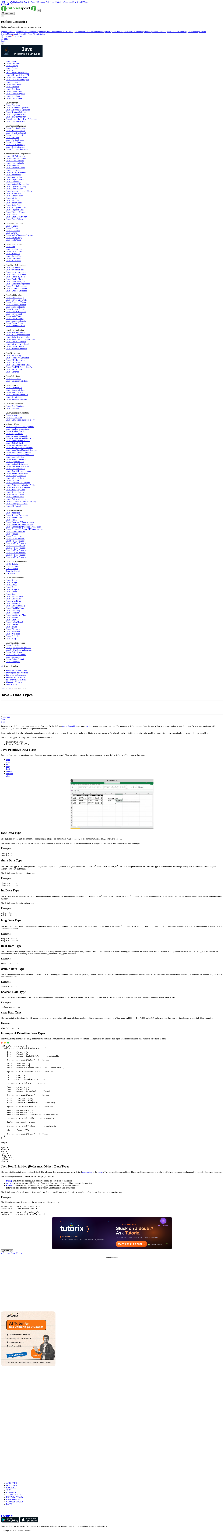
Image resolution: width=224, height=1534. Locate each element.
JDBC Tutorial (12, 564)
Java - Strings (11, 520)
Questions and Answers (16, 675)
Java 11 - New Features (15, 545)
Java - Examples (13, 661)
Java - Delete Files (13, 256)
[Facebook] (1, 4)
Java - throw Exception (15, 281)
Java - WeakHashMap (15, 608)
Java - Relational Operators (17, 112)
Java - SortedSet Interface (16, 399)
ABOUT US (11, 1483)
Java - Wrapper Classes (15, 212)
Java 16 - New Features (16, 557)
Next (3, 722)
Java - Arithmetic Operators (17, 107)
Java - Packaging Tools (15, 490)
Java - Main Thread (14, 316)
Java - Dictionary (13, 629)
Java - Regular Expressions (17, 515)
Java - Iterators (12, 415)
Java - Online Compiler (15, 659)
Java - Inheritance (13, 175)
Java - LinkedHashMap (15, 606)
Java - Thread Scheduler (16, 311)
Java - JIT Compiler (14, 506)
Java (9, 689)
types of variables (69, 726)
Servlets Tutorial (13, 571)
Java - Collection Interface (17, 381)
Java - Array (11, 638)
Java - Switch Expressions (17, 473)
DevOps (149, 32)
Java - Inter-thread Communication (20, 339)
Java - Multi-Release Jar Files (18, 445)
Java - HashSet (12, 617)
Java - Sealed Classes (15, 492)
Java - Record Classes (15, 494)
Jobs (6, 39)
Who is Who (11, 684)
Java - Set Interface (14, 397)
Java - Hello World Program (17, 80)
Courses (18, 36)
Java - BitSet (11, 627)
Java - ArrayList (12, 589)
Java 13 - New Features (16, 550)
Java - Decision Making (16, 128)
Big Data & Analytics (118, 32)
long (8, 767)
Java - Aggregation (14, 177)
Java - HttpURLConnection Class (20, 367)
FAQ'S (9, 1504)
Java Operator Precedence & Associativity (23, 119)
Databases (22, 32)
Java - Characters (13, 230)
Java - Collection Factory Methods (20, 455)
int (7, 764)
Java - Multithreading (15, 297)
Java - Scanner (12, 580)
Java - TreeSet (12, 624)
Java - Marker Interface (15, 531)
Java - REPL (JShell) (14, 443)
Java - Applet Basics (14, 433)
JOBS (8, 1490)
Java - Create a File (14, 249)
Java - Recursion (13, 513)
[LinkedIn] (9, 4)
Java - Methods (12, 165)
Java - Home (11, 61)
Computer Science (84, 32)
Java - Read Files (13, 254)
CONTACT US (12, 1492)
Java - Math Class (13, 240)
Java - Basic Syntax (14, 84)
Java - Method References (16, 464)
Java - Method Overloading (17, 184)
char (8, 776)
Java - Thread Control (15, 346)
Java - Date (10, 587)
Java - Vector (11, 592)
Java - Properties (13, 634)
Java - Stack (11, 594)
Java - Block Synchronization (18, 335)
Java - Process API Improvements (20, 522)
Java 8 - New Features (15, 538)
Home (3, 689)
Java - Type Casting (14, 91)
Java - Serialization (14, 517)
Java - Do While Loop (15, 144)
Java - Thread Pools (14, 314)
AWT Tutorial (12, 569)
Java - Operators (13, 105)
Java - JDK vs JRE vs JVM (17, 75)
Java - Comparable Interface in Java (20, 420)
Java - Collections (13, 378)
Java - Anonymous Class (16, 207)
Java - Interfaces (12, 198)
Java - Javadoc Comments (16, 436)
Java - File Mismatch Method (18, 440)
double (9, 771)
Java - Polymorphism (14, 179)
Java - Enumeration (14, 408)
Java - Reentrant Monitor (16, 349)
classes (100, 1172)
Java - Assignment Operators (18, 110)
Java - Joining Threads (15, 307)
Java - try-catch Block (15, 270)
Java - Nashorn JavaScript (16, 459)
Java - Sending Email (15, 431)
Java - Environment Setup (16, 77)
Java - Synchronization (15, 332)
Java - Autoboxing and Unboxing (20, 438)
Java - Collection (13, 636)
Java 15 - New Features (16, 555)
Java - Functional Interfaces (17, 466)
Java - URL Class (13, 362)
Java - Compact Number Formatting (21, 501)
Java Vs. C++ (12, 70)
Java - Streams (12, 534)
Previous (6, 717)
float (8, 769)
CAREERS (11, 1488)
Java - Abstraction (13, 193)
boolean (9, 774)
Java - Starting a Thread (16, 304)
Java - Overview (13, 63)
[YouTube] (6, 4)
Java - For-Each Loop (15, 140)
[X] (4, 4)
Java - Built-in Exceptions (16, 286)
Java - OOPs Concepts (15, 156)
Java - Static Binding (14, 189)
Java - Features (12, 68)
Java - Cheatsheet (13, 645)
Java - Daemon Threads (16, 321)
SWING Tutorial (13, 566)
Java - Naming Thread (15, 309)
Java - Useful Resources (16, 654)
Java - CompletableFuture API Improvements (24, 529)
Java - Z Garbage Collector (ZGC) (20, 485)
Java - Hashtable (13, 631)
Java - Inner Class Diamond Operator (21, 450)
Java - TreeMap (12, 613)
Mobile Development (100, 32)
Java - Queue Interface (15, 390)
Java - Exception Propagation (18, 284)
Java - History (12, 66)
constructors (87, 1172)
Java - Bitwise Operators (16, 117)
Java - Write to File (14, 251)
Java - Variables (12, 87)
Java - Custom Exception (16, 288)
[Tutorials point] (19, 10)
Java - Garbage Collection (16, 504)
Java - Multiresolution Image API (19, 452)
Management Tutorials (16, 34)
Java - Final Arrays (14, 237)
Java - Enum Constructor (16, 217)
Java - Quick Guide (14, 652)
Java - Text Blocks (13, 480)
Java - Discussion (13, 657)
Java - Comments (13, 82)
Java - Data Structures (15, 406)
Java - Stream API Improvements (19, 524)
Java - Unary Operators (15, 121)
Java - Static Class (13, 205)
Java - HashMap (13, 603)
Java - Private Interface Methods (19, 448)
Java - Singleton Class (15, 210)
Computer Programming (36, 32)
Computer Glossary (14, 682)
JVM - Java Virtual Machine (17, 73)
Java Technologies (69, 32)
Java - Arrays (11, 233)
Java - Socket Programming (17, 358)
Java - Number (12, 226)
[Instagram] (11, 4)
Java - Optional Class (15, 462)
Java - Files (10, 247)
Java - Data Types (13, 89)
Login (3, 41)
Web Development (54, 32)
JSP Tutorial (11, 573)
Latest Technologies (161, 32)
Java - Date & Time (14, 98)
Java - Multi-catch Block (16, 274)
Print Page (8, 1251)
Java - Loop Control (14, 135)
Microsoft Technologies (136, 32)
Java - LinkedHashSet (15, 622)
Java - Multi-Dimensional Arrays (19, 235)
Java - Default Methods (15, 469)
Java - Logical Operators (16, 114)
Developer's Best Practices (17, 673)
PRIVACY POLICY (14, 1497)
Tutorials (8, 36)
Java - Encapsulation (14, 196)
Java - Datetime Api (14, 536)
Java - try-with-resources (16, 272)
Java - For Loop (12, 137)
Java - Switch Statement (16, 133)
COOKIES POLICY (15, 1502)
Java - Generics (12, 372)
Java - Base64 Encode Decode (18, 471)
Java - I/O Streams (13, 261)
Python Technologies (9, 32)
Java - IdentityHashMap (16, 615)
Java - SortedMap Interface (17, 395)
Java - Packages (12, 200)
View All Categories (36, 34)
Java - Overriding (13, 182)
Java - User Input (13, 96)
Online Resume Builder (16, 677)
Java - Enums (11, 214)
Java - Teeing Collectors (16, 476)
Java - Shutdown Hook (15, 325)
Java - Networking (13, 355)
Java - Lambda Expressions (17, 429)
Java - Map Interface (14, 392)
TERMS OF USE (13, 1495)
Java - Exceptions (13, 267)
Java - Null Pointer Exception (18, 487)
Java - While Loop (13, 142)
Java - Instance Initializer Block (19, 191)
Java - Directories (13, 258)
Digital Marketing (191, 32)
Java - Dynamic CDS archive (18, 483)
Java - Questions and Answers (18, 647)
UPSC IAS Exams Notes (16, 670)
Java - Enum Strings (14, 219)
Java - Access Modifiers (16, 172)
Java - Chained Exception (16, 291)
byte (8, 759)
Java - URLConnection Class (18, 365)
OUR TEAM (11, 1485)
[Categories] (39, 10)
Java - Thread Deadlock (16, 342)
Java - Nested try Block (15, 277)
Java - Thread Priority (15, 318)
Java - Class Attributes (15, 161)
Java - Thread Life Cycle (16, 300)
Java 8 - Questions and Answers (19, 650)
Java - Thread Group (14, 323)
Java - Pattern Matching (16, 499)
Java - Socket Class (14, 369)
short (8, 762)
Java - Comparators (14, 417)
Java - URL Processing (15, 360)
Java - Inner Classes (14, 203)
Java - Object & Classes (16, 158)
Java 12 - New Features (16, 548)
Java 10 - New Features (16, 543)
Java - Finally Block (14, 279)
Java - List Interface (14, 388)
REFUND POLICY (14, 1499)
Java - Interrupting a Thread (17, 344)
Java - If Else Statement (15, 130)
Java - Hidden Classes (15, 497)
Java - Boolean (12, 228)
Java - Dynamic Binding (16, 186)
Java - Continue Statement (17, 149)
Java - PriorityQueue (14, 596)
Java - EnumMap (13, 610)
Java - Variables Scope (15, 168)
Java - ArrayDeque (14, 601)
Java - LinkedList (13, 599)
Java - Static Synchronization (18, 337)
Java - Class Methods (15, 163)
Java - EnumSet (12, 620)
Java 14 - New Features (16, 552)
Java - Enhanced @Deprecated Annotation (23, 527)
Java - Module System (15, 457)
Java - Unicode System (15, 94)
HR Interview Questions (16, 680)
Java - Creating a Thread (16, 302)
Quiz (13, 1253)
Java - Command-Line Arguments (20, 426)
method (89, 726)
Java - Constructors (14, 170)
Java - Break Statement (15, 147)
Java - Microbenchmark (16, 478)
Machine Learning (176, 32)
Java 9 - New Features (15, 541)
